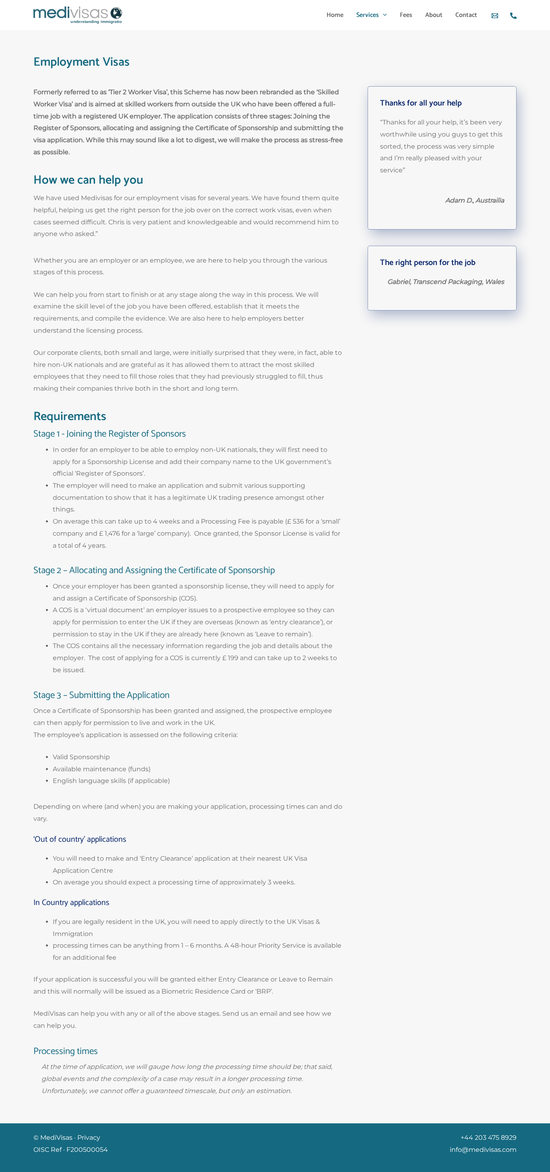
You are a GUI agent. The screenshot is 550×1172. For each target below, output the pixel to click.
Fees (406, 15)
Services (367, 15)
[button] (383, 15)
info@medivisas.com (483, 1149)
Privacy (88, 1137)
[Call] (513, 15)
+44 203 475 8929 (489, 1137)
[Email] (495, 15)
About (433, 15)
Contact (466, 15)
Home (335, 15)
